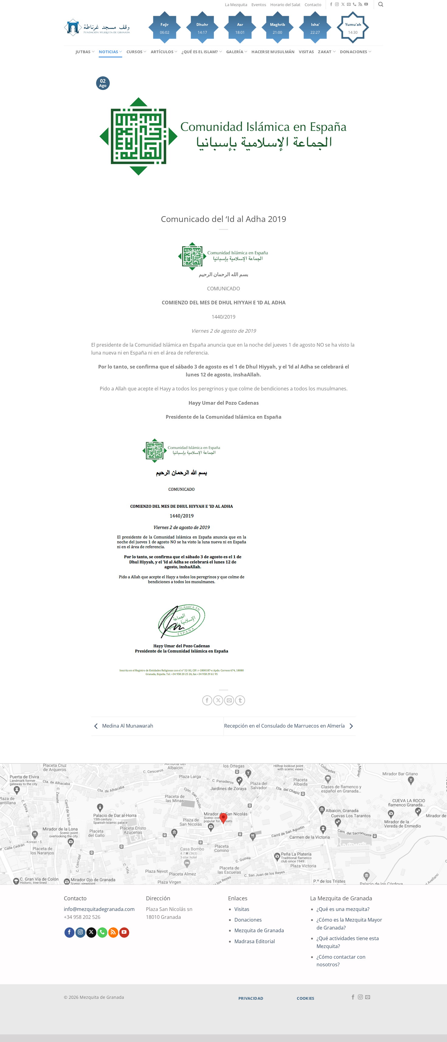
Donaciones (353, 51)
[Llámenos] (354, 4)
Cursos (134, 51)
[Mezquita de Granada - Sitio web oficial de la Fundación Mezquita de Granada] (97, 27)
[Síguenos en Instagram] (337, 4)
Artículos (162, 51)
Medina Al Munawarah (127, 725)
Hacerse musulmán (273, 51)
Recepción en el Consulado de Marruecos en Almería (285, 725)
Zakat (324, 51)
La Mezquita (236, 4)
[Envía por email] (229, 700)
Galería (234, 51)
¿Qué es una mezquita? (343, 909)
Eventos (258, 4)
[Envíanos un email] (349, 4)
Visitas (306, 51)
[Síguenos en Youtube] (366, 4)
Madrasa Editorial (254, 941)
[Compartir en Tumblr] (240, 700)
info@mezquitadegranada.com (99, 909)
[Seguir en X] (343, 4)
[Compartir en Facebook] (207, 700)
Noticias (108, 51)
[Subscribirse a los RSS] (360, 4)
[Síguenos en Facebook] (331, 4)
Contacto (313, 4)
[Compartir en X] (218, 700)
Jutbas (83, 51)
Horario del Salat (285, 4)
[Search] (380, 4)
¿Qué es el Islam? (200, 51)
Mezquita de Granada (259, 930)
